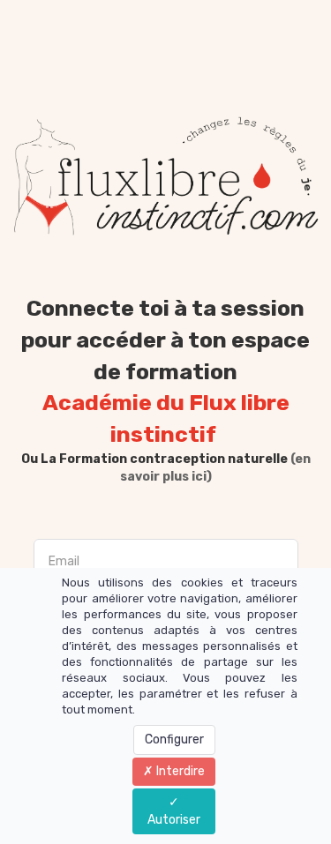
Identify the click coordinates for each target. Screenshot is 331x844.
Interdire (179, 771)
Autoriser (173, 819)
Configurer (174, 739)
